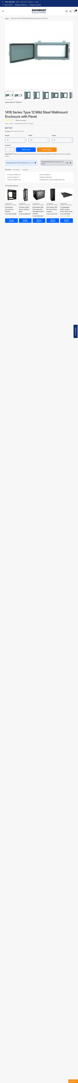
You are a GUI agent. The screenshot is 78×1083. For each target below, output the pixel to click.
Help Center (8, 5)
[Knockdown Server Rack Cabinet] (11, 194)
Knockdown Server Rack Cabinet (9, 209)
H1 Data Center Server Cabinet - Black (24, 209)
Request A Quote (35, 5)
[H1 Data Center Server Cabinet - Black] (25, 194)
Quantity (7, 145)
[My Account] (71, 11)
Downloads (25, 169)
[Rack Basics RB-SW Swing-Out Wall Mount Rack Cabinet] (39, 194)
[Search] (66, 11)
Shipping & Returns (21, 5)
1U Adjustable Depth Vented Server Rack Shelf (66, 209)
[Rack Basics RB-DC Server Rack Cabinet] (52, 194)
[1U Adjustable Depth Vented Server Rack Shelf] (66, 194)
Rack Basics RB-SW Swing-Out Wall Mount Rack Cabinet (38, 210)
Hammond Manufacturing (10, 204)
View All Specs (16, 169)
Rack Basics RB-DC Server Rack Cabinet (52, 209)
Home (7, 18)
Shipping (7, 131)
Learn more (31, 162)
